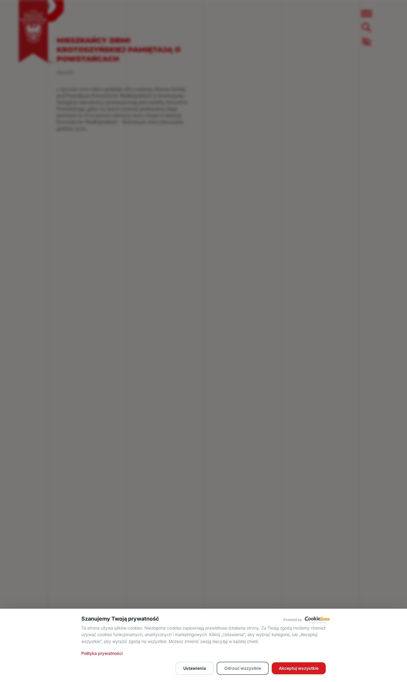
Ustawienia (194, 668)
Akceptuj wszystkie (299, 668)
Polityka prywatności (101, 653)
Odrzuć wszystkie (242, 668)
